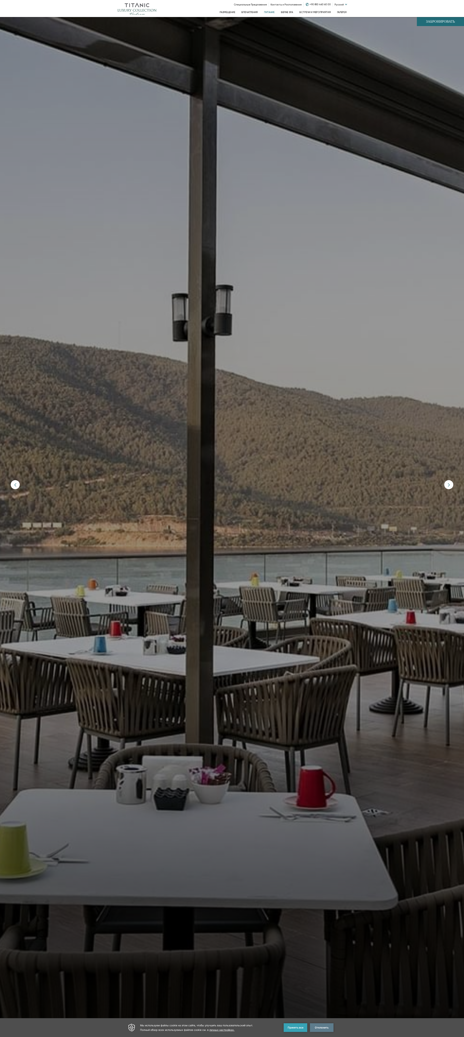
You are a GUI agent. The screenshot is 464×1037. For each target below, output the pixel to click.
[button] (15, 484)
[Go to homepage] (137, 8)
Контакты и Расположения (286, 4)
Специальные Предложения (250, 4)
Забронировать (440, 22)
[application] (232, 1027)
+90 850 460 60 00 (320, 4)
